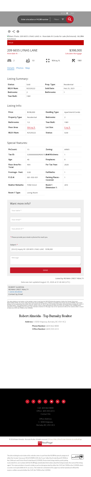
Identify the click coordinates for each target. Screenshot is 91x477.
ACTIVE (63, 13)
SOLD (72, 13)
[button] (27, 401)
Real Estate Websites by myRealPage (70, 439)
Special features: (17, 143)
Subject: (13, 245)
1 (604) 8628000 (15, 292)
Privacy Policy (53, 439)
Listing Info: (14, 105)
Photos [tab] (19, 67)
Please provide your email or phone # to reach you (29, 237)
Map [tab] (27, 67)
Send (45, 270)
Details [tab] (10, 67)
